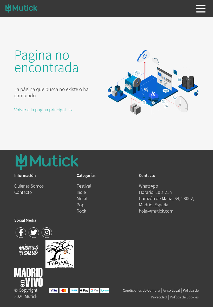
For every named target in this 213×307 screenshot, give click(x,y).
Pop (80, 204)
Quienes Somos (29, 186)
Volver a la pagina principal (41, 109)
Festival (84, 186)
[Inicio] (21, 8)
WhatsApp (148, 186)
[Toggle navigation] (201, 8)
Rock (81, 211)
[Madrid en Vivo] (59, 253)
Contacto (23, 192)
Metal (82, 198)
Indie (81, 192)
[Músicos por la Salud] (28, 250)
